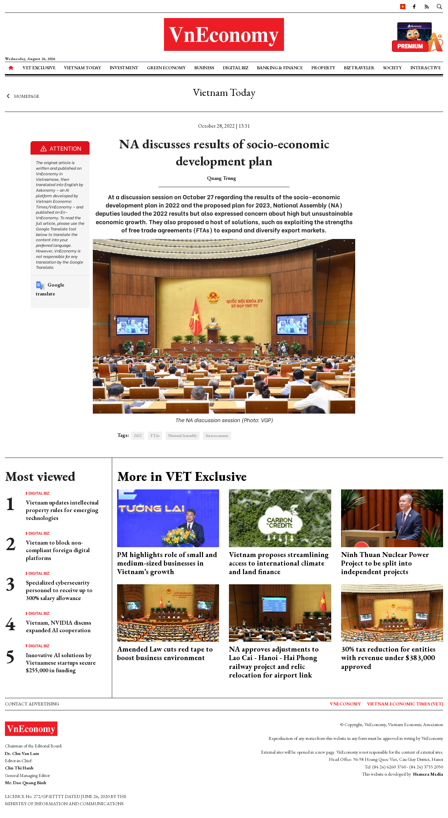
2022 (138, 435)
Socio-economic (217, 435)
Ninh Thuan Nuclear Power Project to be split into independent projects (385, 563)
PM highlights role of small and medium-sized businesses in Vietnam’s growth (167, 563)
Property (323, 68)
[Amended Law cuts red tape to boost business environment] (168, 612)
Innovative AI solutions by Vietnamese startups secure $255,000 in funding (61, 662)
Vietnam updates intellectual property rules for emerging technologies (62, 510)
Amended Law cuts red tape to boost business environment (165, 653)
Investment (124, 68)
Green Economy (166, 68)
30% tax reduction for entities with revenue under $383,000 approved (388, 657)
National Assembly (182, 435)
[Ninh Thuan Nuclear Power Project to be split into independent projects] (392, 517)
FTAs (155, 435)
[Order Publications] (417, 36)
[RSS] (426, 6)
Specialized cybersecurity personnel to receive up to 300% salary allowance (59, 590)
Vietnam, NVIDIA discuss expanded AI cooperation (58, 626)
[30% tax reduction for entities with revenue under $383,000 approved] (392, 612)
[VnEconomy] (402, 6)
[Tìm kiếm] (439, 6)
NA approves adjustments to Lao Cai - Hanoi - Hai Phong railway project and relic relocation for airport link (274, 662)
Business (204, 68)
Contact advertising (32, 704)
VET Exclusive (39, 68)
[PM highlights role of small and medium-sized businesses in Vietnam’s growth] (168, 517)
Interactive (425, 68)
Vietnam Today (82, 68)
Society (392, 68)
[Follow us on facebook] (414, 6)
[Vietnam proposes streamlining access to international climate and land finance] (280, 517)
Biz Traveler (359, 68)
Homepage (26, 96)
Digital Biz (235, 68)
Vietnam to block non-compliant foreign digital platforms (58, 550)
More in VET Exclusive (182, 476)
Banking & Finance (280, 68)
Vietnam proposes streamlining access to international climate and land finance (279, 563)
